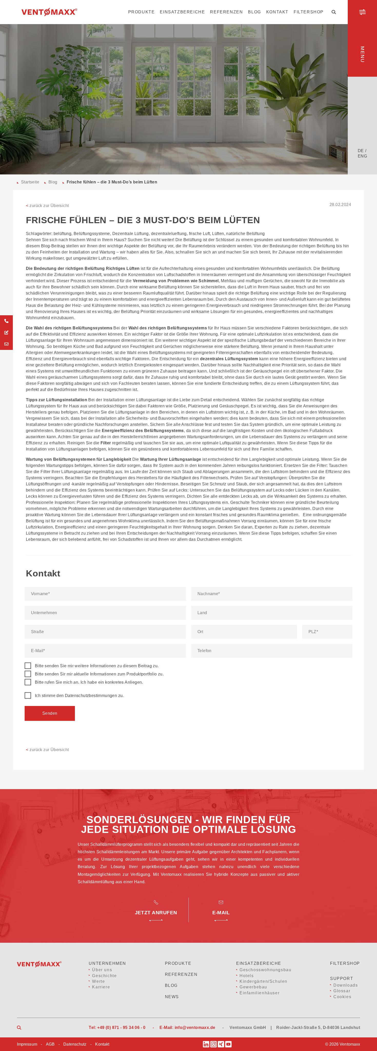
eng (362, 156)
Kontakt (277, 12)
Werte (98, 981)
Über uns (102, 970)
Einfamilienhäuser (260, 993)
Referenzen (226, 12)
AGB (50, 1044)
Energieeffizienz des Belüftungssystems (143, 430)
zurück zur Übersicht (47, 205)
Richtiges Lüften (123, 268)
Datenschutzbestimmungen (91, 695)
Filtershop (309, 12)
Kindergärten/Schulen (263, 981)
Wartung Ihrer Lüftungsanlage (170, 459)
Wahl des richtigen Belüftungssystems (167, 328)
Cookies (342, 997)
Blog (254, 12)
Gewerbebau (253, 987)
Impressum (27, 1044)
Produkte (141, 12)
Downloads (345, 985)
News (172, 997)
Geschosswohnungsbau (265, 970)
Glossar (341, 991)
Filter (106, 443)
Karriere (101, 987)
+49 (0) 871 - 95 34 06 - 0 (121, 1027)
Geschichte (104, 976)
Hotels (247, 976)
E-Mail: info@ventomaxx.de (187, 1027)
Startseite (30, 182)
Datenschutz (74, 1044)
